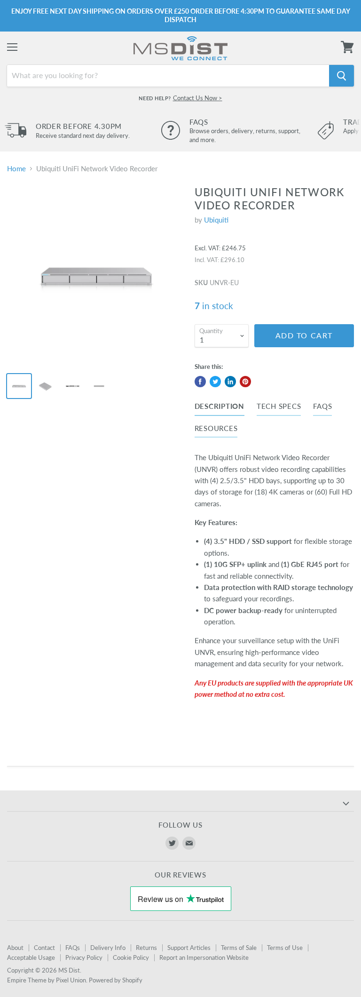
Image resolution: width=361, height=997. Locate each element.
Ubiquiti (216, 219)
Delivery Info (108, 947)
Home (16, 169)
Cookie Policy (131, 957)
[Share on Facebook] (200, 381)
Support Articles (189, 947)
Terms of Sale (239, 947)
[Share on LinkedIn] (230, 381)
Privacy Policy (83, 957)
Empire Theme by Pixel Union (46, 980)
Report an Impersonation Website (204, 957)
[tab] (219, 407)
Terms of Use (285, 947)
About (15, 947)
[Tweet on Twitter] (215, 381)
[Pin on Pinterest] (245, 381)
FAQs (72, 947)
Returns (146, 947)
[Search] (341, 76)
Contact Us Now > (197, 98)
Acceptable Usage (31, 957)
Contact (44, 947)
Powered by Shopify (115, 980)
